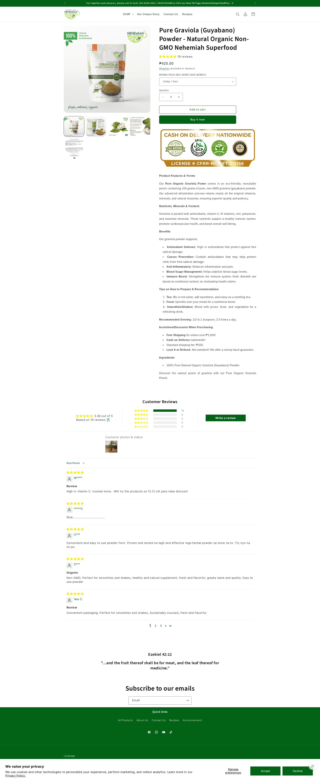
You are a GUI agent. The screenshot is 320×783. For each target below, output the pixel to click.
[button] (128, 14)
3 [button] (161, 625)
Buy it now (197, 119)
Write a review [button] (225, 418)
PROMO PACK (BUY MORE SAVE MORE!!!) (182, 74)
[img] (75, 472)
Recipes (174, 720)
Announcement (192, 720)
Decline (298, 771)
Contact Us (159, 720)
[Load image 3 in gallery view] (118, 126)
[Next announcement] (255, 3)
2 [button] (155, 625)
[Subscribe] (187, 700)
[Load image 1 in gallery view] (74, 126)
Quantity (164, 90)
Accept (265, 771)
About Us (142, 720)
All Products (125, 720)
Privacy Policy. (15, 775)
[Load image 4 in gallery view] (140, 126)
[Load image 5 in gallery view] (74, 148)
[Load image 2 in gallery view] (96, 126)
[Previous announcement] (64, 3)
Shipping (164, 68)
